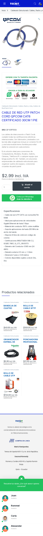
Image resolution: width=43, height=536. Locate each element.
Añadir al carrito (28, 186)
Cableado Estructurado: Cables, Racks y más (17, 106)
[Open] (4, 3)
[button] (39, 19)
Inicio (4, 10)
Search (35, 3)
